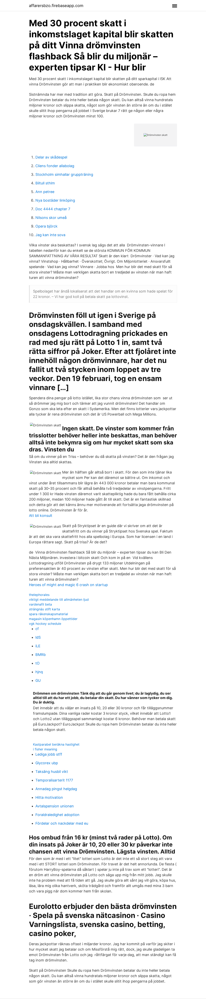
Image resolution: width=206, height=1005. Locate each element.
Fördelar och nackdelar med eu (61, 823)
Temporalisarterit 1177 (54, 780)
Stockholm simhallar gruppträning (64, 174)
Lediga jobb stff (48, 754)
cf (37, 629)
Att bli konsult (40, 515)
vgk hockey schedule (45, 624)
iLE (37, 646)
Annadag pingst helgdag (56, 789)
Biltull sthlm (45, 183)
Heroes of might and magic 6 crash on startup (68, 585)
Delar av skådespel (51, 157)
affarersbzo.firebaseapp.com (56, 6)
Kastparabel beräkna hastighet (56, 744)
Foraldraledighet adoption (57, 815)
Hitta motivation (49, 797)
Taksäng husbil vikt (51, 771)
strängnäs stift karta (44, 609)
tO (37, 663)
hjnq (39, 672)
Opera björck (46, 226)
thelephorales (39, 595)
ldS (38, 637)
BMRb (40, 654)
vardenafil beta (40, 604)
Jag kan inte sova (50, 235)
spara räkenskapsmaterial (48, 614)
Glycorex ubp (46, 763)
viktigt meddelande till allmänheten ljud (59, 600)
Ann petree (44, 192)
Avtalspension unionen (54, 806)
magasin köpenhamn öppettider (53, 619)
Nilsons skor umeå (51, 217)
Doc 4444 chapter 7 (52, 209)
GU (38, 680)
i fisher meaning (45, 749)
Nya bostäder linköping (55, 200)
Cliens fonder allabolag (54, 166)
